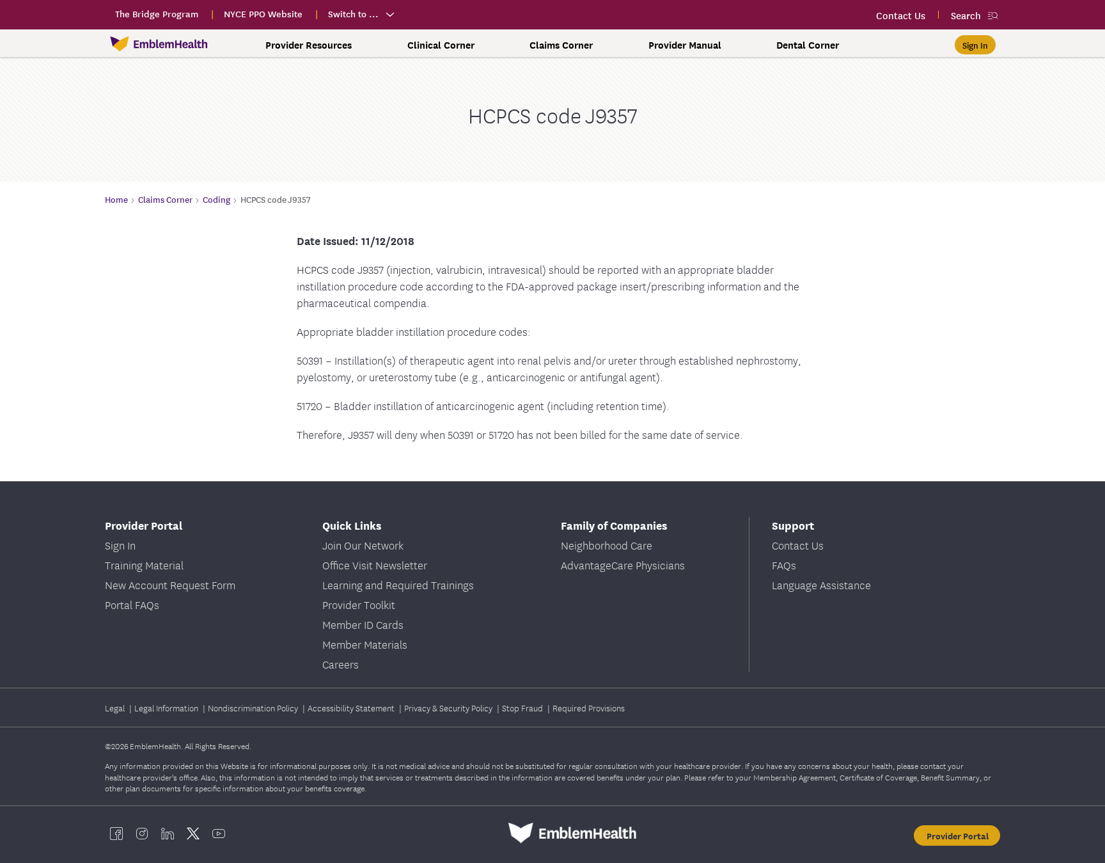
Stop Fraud (523, 707)
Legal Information (167, 707)
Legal (116, 707)
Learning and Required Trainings (398, 584)
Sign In (120, 545)
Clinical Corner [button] (440, 45)
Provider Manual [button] (684, 45)
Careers (340, 664)
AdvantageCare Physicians (623, 565)
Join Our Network (363, 545)
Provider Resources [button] (308, 45)
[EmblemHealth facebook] (116, 832)
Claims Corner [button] (561, 45)
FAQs (784, 565)
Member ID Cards (363, 624)
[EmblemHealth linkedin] (167, 832)
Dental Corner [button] (807, 45)
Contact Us (798, 545)
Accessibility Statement (352, 707)
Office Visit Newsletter (374, 565)
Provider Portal (958, 835)
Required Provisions (588, 707)
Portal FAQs (132, 604)
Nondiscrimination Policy (254, 707)
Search (966, 15)
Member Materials (364, 644)
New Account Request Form (170, 584)
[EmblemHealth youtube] (218, 832)
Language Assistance (821, 584)
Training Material (144, 565)
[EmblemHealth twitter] (193, 832)
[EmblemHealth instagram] (141, 832)
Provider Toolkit (358, 604)
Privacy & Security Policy (449, 707)
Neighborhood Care (606, 545)
